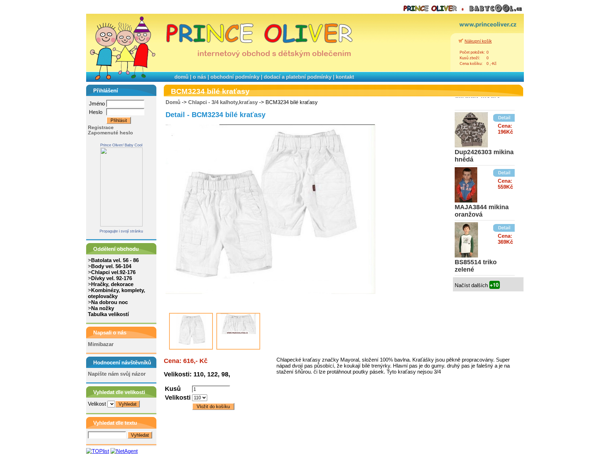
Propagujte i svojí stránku (121, 231)
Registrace (101, 127)
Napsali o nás (109, 332)
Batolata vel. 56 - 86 (115, 260)
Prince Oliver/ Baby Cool (121, 145)
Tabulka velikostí (108, 314)
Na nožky (102, 308)
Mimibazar (101, 344)
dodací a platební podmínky (297, 77)
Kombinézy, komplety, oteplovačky (116, 293)
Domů (173, 102)
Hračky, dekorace (112, 284)
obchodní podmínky (234, 77)
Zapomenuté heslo (110, 132)
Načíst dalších (472, 285)
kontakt (345, 77)
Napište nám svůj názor (117, 374)
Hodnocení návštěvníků (122, 362)
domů (181, 77)
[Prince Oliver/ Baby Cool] (121, 225)
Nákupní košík (478, 41)
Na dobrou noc (109, 302)
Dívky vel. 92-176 (111, 278)
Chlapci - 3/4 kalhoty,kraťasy (223, 102)
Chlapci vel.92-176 (113, 272)
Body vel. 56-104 (111, 266)
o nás (199, 77)
